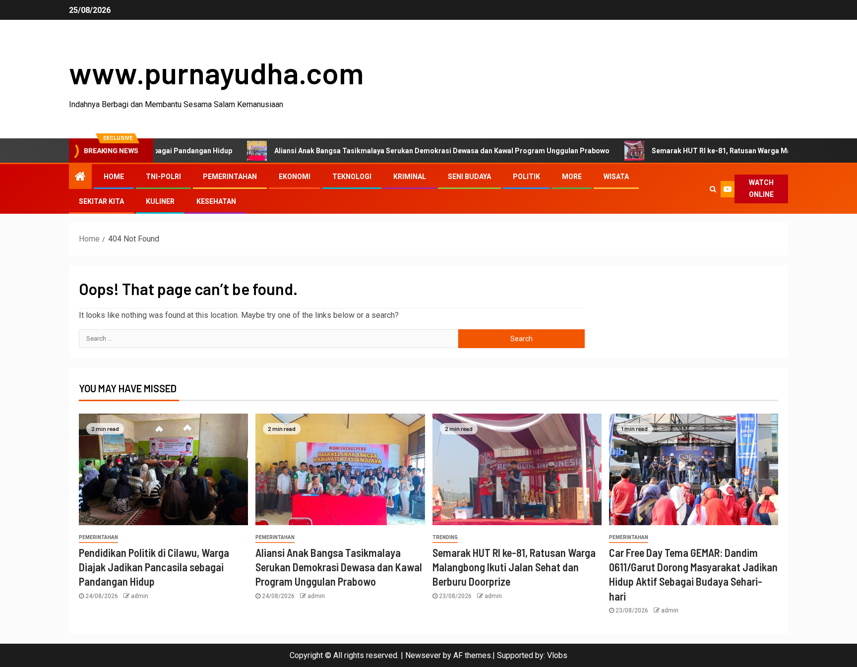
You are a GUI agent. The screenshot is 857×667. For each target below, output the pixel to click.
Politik (526, 177)
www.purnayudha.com (216, 72)
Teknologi (351, 177)
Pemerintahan (230, 177)
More (572, 177)
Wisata (616, 177)
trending (445, 537)
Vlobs (557, 655)
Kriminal (409, 177)
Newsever (423, 655)
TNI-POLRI (163, 177)
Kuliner (160, 201)
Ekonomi (294, 177)
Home (114, 177)
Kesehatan (216, 201)
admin (139, 596)
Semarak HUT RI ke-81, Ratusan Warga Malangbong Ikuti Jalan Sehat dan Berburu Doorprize (514, 567)
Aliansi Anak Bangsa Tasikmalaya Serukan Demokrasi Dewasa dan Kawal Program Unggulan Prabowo (412, 151)
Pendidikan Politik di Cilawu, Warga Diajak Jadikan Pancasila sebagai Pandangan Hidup (154, 567)
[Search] (712, 189)
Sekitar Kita (101, 201)
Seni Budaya (469, 177)
